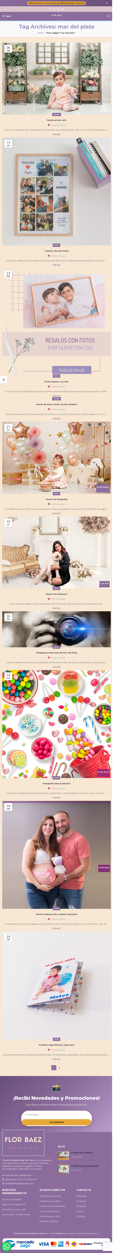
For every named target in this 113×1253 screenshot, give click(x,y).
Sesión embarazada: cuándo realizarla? (56, 914)
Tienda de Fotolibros (82, 1152)
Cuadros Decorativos (49, 1211)
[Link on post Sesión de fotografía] (56, 458)
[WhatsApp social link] (62, 9)
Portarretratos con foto (56, 381)
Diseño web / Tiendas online (16, 1214)
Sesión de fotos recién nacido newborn (56, 404)
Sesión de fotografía (56, 499)
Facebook (81, 1201)
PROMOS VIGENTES (48, 1221)
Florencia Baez (58, 125)
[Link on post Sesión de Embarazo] (56, 552)
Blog (56, 245)
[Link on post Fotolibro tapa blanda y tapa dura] (56, 985)
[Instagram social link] (58, 9)
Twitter (80, 1211)
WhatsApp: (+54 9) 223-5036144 (21, 1179)
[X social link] (54, 9)
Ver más (56, 134)
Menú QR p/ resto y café (14, 1209)
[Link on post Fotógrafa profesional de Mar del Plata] (56, 629)
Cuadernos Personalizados (52, 1206)
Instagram (82, 1206)
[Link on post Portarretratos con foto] (56, 322)
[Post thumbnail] (63, 1155)
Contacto (81, 1216)
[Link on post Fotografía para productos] (56, 724)
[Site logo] (57, 16)
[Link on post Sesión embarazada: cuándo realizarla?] (56, 855)
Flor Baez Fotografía (12, 1199)
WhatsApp (82, 1196)
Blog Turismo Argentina (13, 1204)
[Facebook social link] (50, 9)
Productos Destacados (50, 1196)
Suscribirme (56, 1122)
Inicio (40, 32)
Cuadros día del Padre (57, 251)
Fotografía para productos (56, 783)
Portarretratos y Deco (49, 1216)
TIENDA (56, 114)
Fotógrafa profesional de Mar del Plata (56, 653)
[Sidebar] (3, 379)
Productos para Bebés (50, 1201)
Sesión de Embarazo (56, 594)
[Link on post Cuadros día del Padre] (56, 191)
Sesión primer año (56, 120)
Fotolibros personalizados (85, 1166)
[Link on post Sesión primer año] (56, 79)
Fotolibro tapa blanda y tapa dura (56, 1045)
